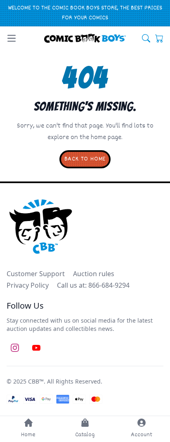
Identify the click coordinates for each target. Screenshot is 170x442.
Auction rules (93, 273)
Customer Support (36, 273)
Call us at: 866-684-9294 (93, 285)
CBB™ (36, 381)
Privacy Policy (28, 285)
